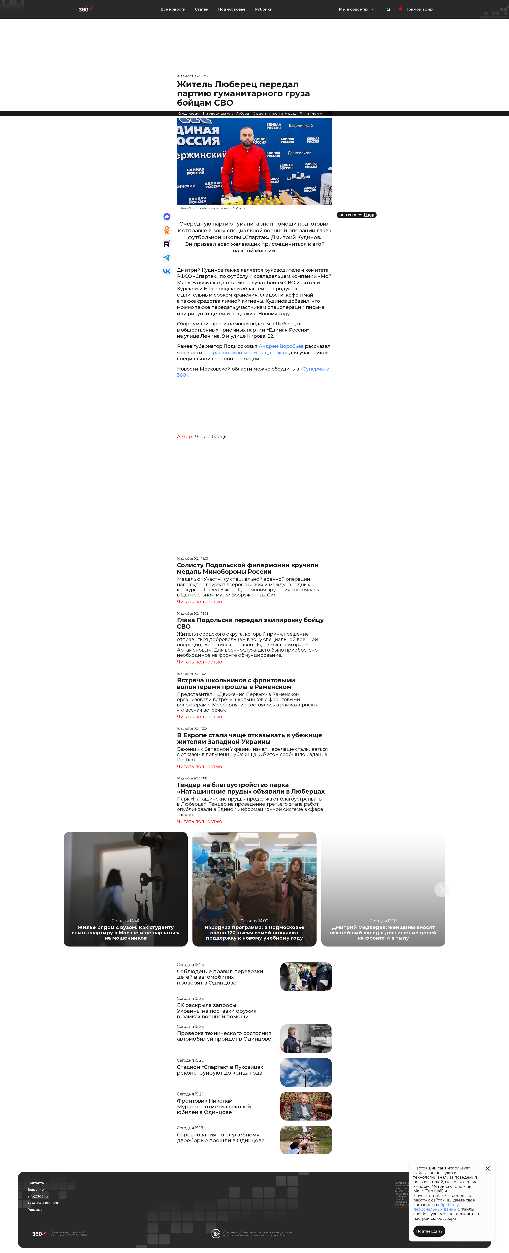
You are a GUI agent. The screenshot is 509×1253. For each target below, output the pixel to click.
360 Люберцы (210, 436)
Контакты (36, 1183)
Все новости (173, 9)
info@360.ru (37, 1196)
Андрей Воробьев (281, 346)
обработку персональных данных (436, 1207)
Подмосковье (232, 9)
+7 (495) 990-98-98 (43, 1203)
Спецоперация (189, 113)
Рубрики (263, 9)
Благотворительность (217, 113)
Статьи (202, 9)
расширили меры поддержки (250, 352)
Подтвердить (429, 1231)
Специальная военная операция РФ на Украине (287, 113)
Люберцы (243, 113)
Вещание (35, 1190)
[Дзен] (357, 215)
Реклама (35, 1210)
